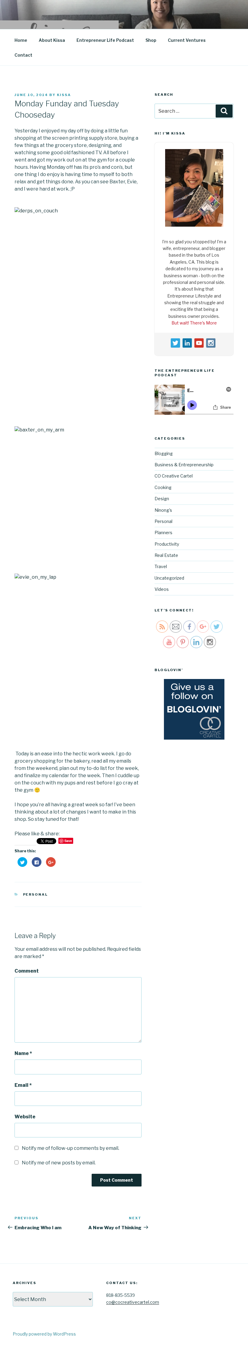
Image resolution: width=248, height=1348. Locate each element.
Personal (35, 894)
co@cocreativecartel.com (132, 1302)
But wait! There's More (194, 321)
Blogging (164, 451)
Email (23, 1085)
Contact (23, 55)
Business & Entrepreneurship (184, 463)
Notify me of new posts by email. (59, 1163)
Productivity (167, 542)
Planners (163, 531)
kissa (64, 95)
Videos (162, 587)
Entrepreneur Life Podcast (105, 40)
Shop (150, 40)
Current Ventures (187, 40)
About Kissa (52, 40)
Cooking (163, 485)
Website (25, 1117)
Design (162, 497)
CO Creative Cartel (174, 474)
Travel (161, 564)
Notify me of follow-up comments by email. (70, 1148)
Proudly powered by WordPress (44, 1333)
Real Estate (166, 553)
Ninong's (163, 508)
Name (23, 1053)
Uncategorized (169, 576)
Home (21, 40)
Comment (27, 971)
